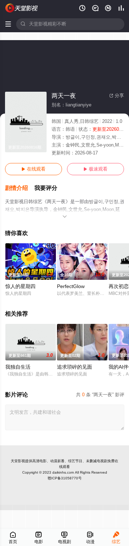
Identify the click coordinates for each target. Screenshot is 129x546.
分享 (116, 95)
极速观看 (95, 169)
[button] (19, 188)
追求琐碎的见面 (74, 367)
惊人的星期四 (20, 286)
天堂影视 (18, 461)
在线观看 (34, 169)
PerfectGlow (71, 286)
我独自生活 (17, 367)
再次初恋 (119, 286)
